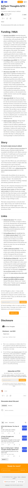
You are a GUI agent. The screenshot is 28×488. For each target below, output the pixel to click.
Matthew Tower (10, 431)
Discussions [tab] (11, 422)
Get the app (20, 481)
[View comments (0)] (7, 18)
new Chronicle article (16, 352)
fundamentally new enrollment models (15, 270)
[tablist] (7, 405)
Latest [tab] (6, 422)
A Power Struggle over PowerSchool (7, 437)
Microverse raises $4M (9, 72)
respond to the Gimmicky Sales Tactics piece (13, 357)
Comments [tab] (4, 405)
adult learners (21, 266)
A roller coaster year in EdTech (8, 429)
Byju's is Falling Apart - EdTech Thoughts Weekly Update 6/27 (10, 448)
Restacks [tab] (10, 405)
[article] (14, 430)
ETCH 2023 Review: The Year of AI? (10, 427)
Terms (19, 477)
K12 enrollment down (9, 233)
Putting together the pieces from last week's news (9, 452)
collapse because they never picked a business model (13, 169)
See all (4, 459)
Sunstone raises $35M (9, 35)
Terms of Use (20, 383)
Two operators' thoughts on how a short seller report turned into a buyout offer (10, 440)
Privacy (15, 477)
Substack (7, 485)
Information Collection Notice (15, 384)
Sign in (25, 2)
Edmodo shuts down (9, 220)
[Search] (25, 422)
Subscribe (20, 2)
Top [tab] (2, 422)
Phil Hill (12, 227)
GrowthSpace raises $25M (10, 60)
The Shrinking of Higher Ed (11, 258)
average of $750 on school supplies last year (15, 284)
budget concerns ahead (12, 235)
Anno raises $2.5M (8, 98)
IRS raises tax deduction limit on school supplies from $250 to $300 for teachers (14, 278)
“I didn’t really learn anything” (11, 248)
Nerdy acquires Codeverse (10, 121)
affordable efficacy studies (7, 189)
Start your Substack (10, 481)
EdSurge (6, 227)
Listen (25, 14)
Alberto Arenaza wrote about (17, 148)
